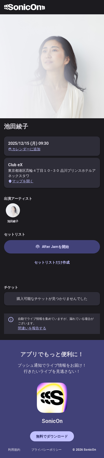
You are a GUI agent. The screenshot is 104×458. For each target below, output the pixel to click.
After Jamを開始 (52, 246)
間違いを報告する (32, 328)
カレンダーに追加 (26, 149)
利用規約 (14, 449)
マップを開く (22, 181)
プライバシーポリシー (46, 449)
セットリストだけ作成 (52, 262)
